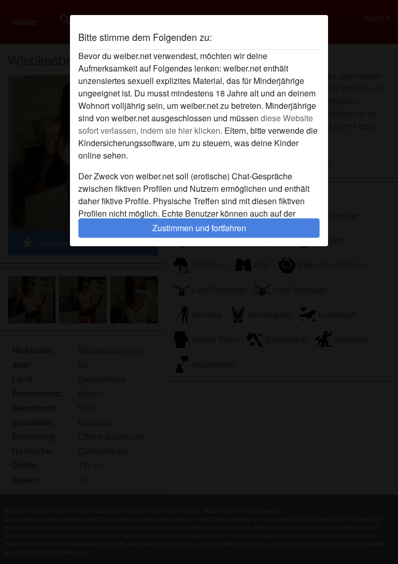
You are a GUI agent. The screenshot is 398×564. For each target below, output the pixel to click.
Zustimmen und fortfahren (199, 228)
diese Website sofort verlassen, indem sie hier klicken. (195, 124)
